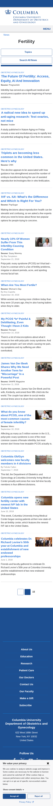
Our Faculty (27, 691)
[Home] (26, 16)
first (20, 592)
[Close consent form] (48, 763)
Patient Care (26, 670)
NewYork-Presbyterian (26, 624)
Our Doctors (26, 677)
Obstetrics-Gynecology (12, 72)
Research (26, 663)
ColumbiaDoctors (26, 633)
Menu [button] (47, 28)
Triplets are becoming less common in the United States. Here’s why (22, 157)
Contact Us (26, 684)
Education (26, 656)
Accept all (14, 796)
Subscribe (27, 706)
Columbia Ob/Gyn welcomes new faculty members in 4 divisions (16, 460)
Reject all (39, 796)
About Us (26, 649)
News (6, 35)
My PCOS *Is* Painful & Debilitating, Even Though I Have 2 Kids (16, 322)
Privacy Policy (25, 802)
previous (27, 592)
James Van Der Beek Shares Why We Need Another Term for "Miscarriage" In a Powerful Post (15, 370)
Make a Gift (26, 698)
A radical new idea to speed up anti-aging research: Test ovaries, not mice (25, 116)
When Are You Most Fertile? (20, 285)
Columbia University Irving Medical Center (26, 3)
